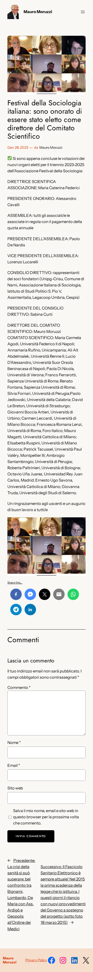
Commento (19, 687)
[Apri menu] (83, 12)
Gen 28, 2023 (17, 147)
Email (13, 765)
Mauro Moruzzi (38, 11)
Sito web (15, 788)
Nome (14, 742)
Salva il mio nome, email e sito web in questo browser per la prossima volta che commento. (46, 816)
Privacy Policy (36, 960)
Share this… (14, 582)
